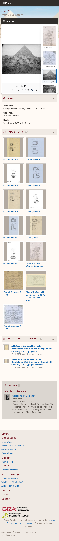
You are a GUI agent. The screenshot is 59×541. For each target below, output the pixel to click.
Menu (8, 3)
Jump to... (10, 21)
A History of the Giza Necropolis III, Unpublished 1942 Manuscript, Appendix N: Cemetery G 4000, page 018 (31, 348)
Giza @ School (9, 438)
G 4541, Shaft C (10, 237)
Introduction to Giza (9, 478)
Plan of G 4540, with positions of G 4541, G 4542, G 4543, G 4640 (35, 296)
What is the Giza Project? (12, 482)
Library (5, 433)
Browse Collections (9, 469)
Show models (7, 461)
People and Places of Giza (12, 445)
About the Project (11, 474)
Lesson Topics (7, 442)
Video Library (7, 452)
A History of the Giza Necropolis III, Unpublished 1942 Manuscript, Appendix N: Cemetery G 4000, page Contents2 (31, 362)
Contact (5, 499)
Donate (5, 490)
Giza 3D (5, 458)
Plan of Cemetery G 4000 (12, 293)
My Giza (5, 465)
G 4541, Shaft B (33, 185)
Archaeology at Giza (10, 485)
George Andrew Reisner (23, 395)
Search (5, 494)
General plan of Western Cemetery (34, 264)
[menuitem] (29, 461)
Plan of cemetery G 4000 (12, 327)
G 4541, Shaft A (10, 159)
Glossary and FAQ (9, 449)
